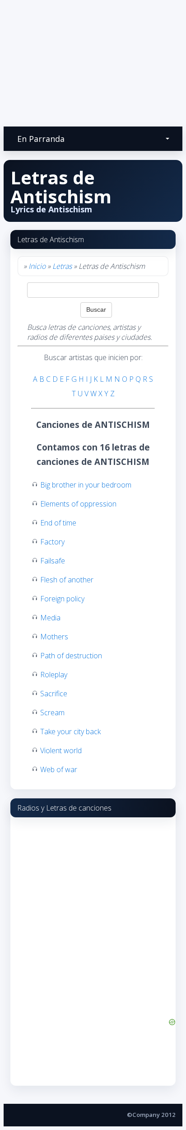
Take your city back (70, 731)
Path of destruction (71, 656)
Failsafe (52, 561)
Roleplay (53, 675)
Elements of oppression (78, 504)
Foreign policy (62, 599)
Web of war (58, 769)
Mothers (54, 637)
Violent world (61, 750)
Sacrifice (53, 694)
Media (50, 618)
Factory (52, 542)
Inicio (37, 266)
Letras (62, 266)
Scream (52, 712)
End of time (58, 523)
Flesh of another (66, 580)
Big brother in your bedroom (85, 485)
